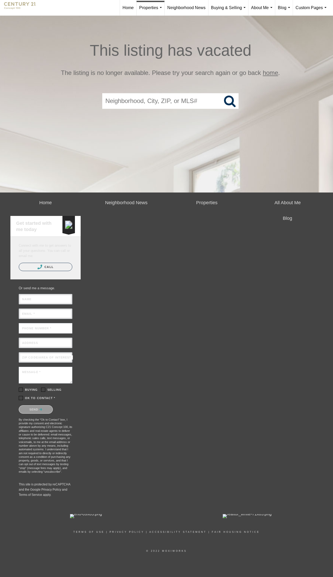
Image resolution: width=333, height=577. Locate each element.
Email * (28, 313)
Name (26, 299)
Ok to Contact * (40, 398)
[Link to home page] (22, 8)
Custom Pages (312, 10)
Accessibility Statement (178, 532)
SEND (34, 409)
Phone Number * (36, 328)
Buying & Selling (229, 10)
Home (128, 7)
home (270, 72)
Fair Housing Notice (236, 532)
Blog (285, 10)
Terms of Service (30, 495)
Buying (31, 389)
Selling (54, 389)
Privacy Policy (51, 489)
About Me (262, 10)
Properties (151, 10)
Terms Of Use (88, 532)
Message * (31, 372)
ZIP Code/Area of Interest (47, 357)
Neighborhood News (186, 7)
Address (30, 342)
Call (48, 266)
